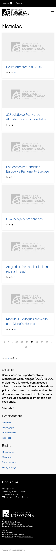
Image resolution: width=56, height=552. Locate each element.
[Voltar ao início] (15, 12)
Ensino (6, 446)
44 (22, 342)
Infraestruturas (9, 432)
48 (42, 342)
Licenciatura (8, 452)
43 (16, 342)
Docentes (6, 422)
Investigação (8, 427)
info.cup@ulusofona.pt (26, 536)
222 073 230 (9, 536)
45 (27, 342)
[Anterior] (5, 342)
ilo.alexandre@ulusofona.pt (16, 497)
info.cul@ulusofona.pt (25, 526)
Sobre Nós (8, 369)
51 (26, 346)
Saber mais (7, 408)
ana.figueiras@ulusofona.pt (17, 491)
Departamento (12, 416)
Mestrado (6, 457)
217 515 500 (9, 526)
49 (47, 342)
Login (52, 550)
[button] (52, 12)
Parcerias (6, 437)
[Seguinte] (30, 347)
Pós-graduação (9, 467)
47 (37, 342)
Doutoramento (9, 462)
